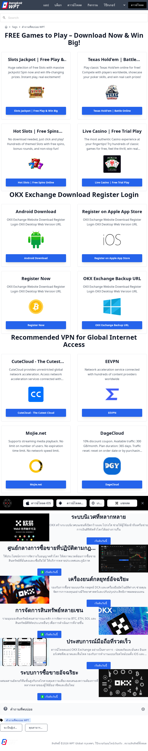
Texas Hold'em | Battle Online (112, 59)
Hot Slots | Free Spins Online (36, 131)
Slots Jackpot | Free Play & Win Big (36, 59)
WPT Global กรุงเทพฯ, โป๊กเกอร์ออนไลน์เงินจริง (96, 743)
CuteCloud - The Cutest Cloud (36, 361)
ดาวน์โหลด (75, 5)
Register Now (36, 278)
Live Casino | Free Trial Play (112, 131)
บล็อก (58, 5)
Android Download (36, 211)
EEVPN (112, 361)
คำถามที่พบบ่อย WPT (33, 27)
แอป (46, 5)
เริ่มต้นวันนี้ (98, 541)
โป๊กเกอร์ (109, 5)
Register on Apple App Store (112, 211)
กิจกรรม (93, 5)
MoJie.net (36, 433)
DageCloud (112, 433)
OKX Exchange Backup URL (112, 278)
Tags (15, 27)
